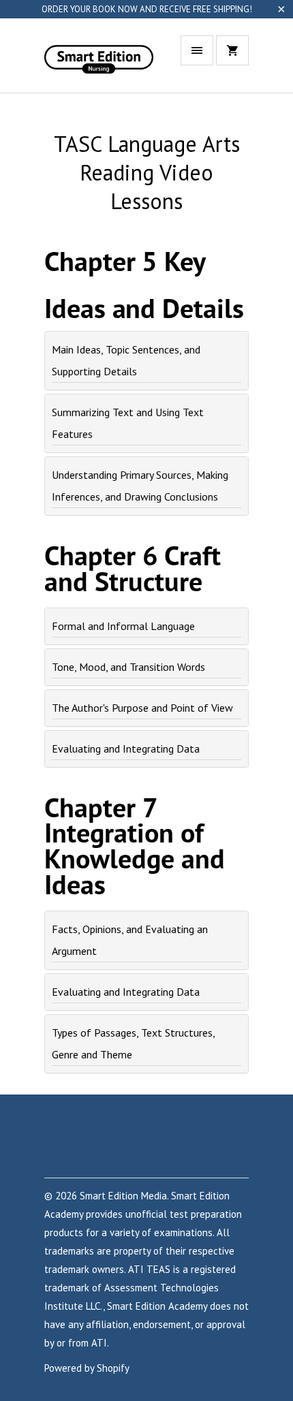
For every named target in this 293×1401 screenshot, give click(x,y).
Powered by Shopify (86, 1367)
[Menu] (197, 50)
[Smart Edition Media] (98, 61)
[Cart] (232, 50)
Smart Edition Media (123, 1195)
